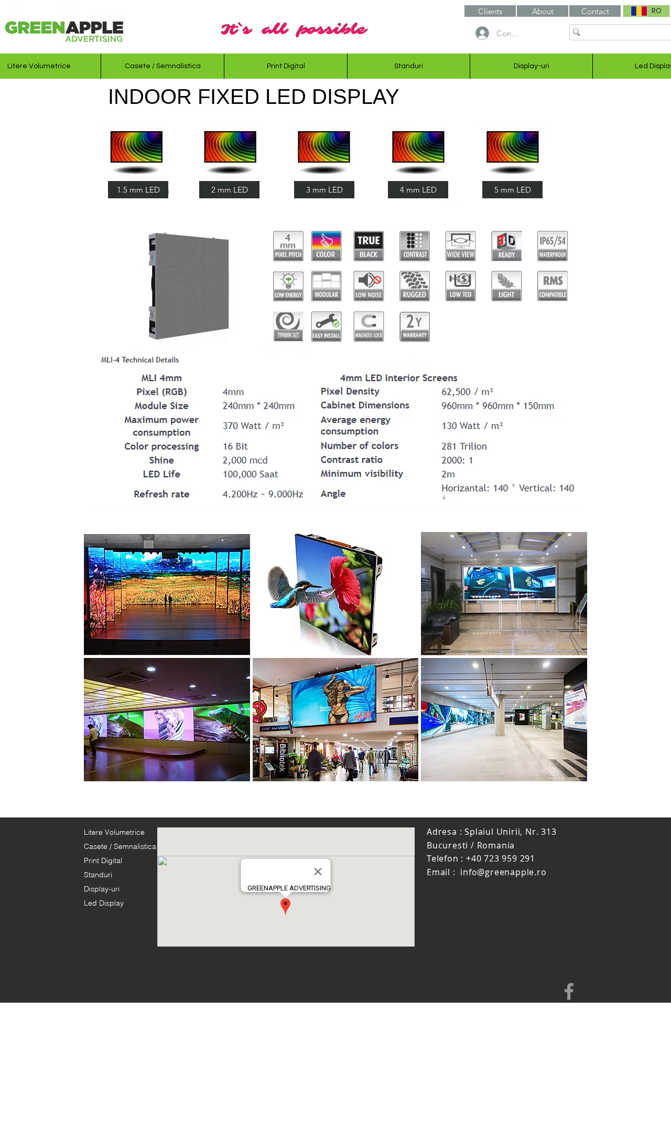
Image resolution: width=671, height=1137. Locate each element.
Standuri (98, 874)
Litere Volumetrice (114, 832)
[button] (542, 11)
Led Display (104, 903)
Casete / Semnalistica (120, 846)
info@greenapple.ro (503, 872)
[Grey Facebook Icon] (569, 991)
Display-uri (102, 889)
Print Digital (103, 860)
